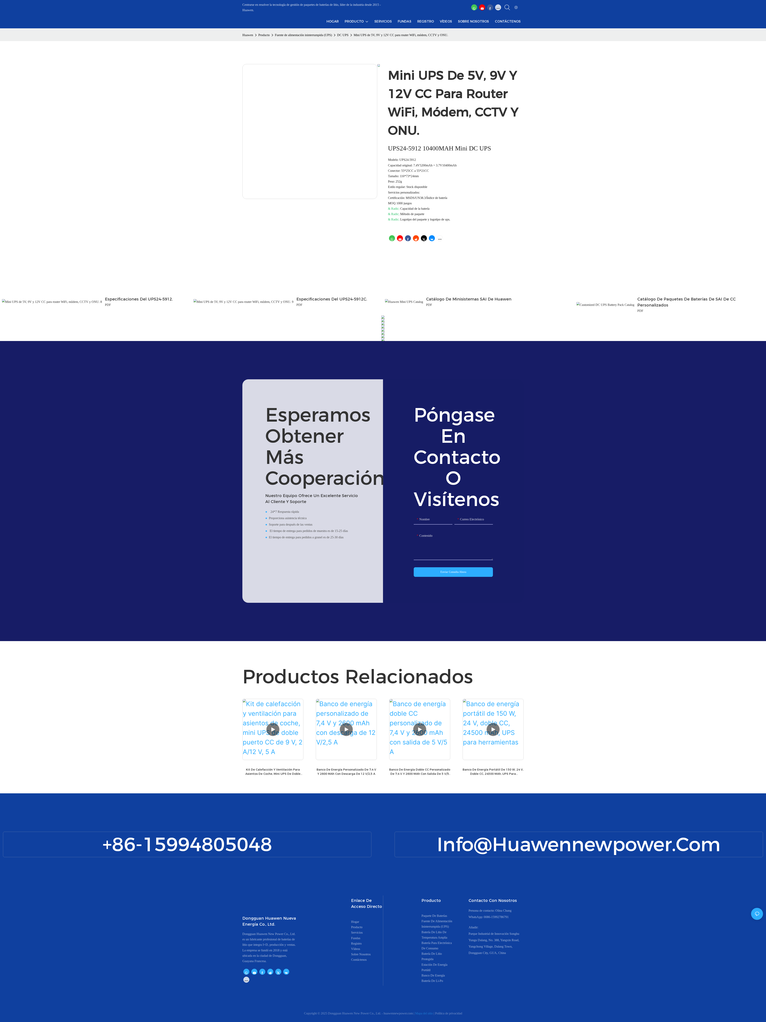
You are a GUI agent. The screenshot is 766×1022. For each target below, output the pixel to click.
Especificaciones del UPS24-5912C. (331, 299)
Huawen (247, 35)
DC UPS (342, 35)
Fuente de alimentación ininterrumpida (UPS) (303, 35)
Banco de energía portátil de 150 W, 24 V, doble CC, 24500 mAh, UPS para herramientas (493, 772)
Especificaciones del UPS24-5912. (139, 299)
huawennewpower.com (399, 1013)
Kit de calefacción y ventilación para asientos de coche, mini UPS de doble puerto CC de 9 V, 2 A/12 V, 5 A (272, 772)
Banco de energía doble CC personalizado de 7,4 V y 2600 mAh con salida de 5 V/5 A (419, 772)
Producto (264, 35)
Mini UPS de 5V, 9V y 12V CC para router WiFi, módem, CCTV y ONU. (401, 35)
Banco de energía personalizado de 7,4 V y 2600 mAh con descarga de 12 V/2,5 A (346, 772)
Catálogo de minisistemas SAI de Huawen (468, 299)
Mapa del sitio (424, 1013)
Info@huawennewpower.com (579, 844)
